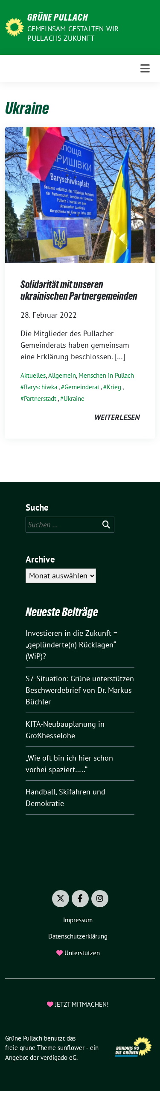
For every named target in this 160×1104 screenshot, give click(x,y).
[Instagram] (99, 898)
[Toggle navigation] (145, 68)
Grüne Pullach (57, 17)
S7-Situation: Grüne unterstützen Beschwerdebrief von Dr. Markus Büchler (80, 690)
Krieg (114, 387)
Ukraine (74, 398)
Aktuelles (33, 375)
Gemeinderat (81, 387)
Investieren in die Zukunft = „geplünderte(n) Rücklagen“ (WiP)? (71, 644)
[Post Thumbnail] (80, 194)
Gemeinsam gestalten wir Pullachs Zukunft (73, 33)
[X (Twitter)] (60, 898)
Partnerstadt (40, 398)
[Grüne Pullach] (14, 26)
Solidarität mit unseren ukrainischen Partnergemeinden (78, 290)
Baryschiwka (40, 387)
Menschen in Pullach (106, 375)
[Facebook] (80, 898)
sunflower (71, 1048)
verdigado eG (58, 1057)
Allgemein (62, 375)
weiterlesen (117, 417)
